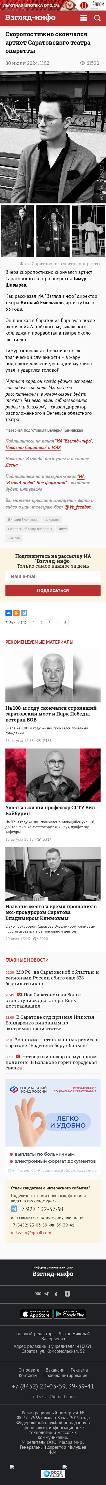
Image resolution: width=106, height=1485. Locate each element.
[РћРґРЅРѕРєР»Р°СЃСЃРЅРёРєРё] (16, 613)
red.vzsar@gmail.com (31, 1232)
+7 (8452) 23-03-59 (29, 1225)
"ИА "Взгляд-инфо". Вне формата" (45, 479)
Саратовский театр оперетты (30, 529)
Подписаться (53, 590)
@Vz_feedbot (77, 507)
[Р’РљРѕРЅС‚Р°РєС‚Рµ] (8, 613)
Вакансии (55, 1370)
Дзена (11, 465)
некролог (52, 519)
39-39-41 (65, 1225)
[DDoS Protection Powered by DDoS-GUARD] (53, 1477)
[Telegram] (24, 613)
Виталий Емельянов (23, 519)
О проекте (28, 1370)
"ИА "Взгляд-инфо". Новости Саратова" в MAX (49, 444)
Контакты (28, 1375)
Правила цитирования (65, 1375)
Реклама (79, 1370)
